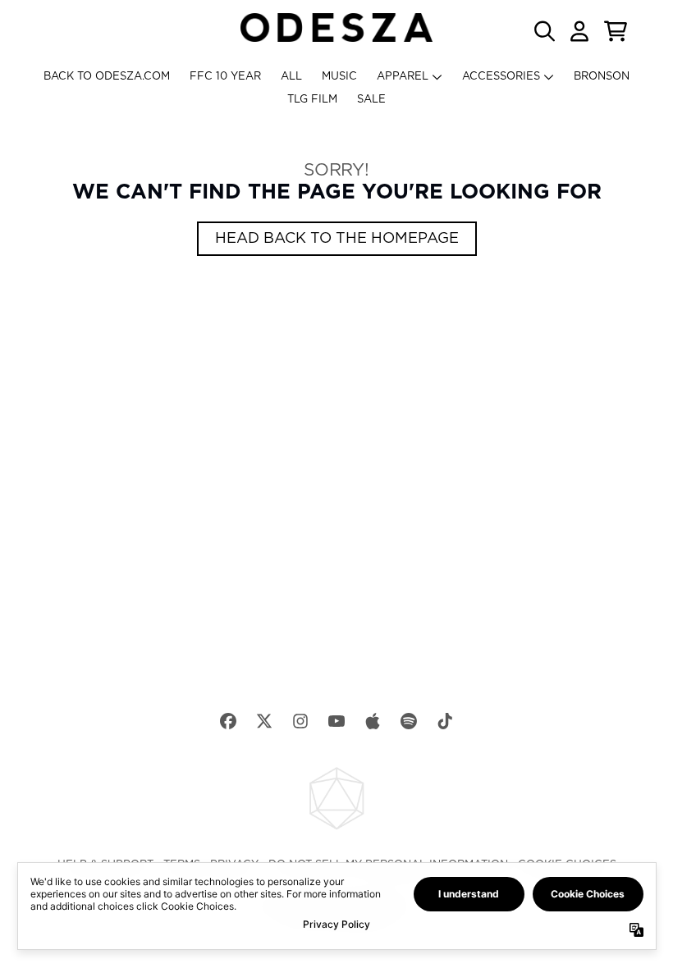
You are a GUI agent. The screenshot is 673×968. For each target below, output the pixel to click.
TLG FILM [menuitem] (312, 99)
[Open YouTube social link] (336, 721)
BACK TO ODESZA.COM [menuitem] (106, 76)
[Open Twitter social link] (264, 721)
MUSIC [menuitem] (339, 76)
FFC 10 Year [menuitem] (225, 76)
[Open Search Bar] (543, 31)
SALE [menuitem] (371, 99)
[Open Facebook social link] (228, 721)
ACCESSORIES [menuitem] (501, 76)
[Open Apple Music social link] (373, 721)
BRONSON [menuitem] (602, 76)
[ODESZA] (336, 27)
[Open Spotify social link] (409, 721)
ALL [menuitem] (291, 76)
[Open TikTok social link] (445, 721)
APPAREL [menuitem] (402, 76)
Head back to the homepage (337, 238)
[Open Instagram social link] (300, 721)
